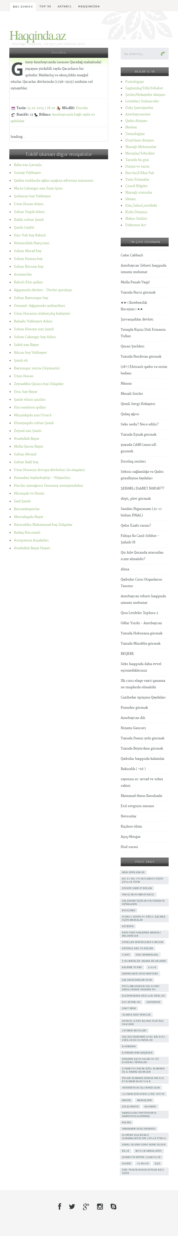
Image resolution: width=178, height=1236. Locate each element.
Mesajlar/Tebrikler (140, 153)
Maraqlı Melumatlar (141, 147)
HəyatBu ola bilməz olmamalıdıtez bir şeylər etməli (144, 1136)
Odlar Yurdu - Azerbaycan (141, 623)
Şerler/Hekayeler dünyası (145, 95)
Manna (126, 384)
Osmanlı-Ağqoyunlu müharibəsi (39, 306)
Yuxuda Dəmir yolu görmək (142, 738)
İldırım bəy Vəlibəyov (30, 353)
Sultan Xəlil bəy (26, 462)
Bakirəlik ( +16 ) (133, 769)
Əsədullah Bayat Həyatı (32, 548)
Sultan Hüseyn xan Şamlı (34, 329)
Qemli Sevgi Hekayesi (138, 404)
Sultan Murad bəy (27, 251)
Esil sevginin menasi (137, 806)
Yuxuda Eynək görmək (138, 435)
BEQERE (127, 654)
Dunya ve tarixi (137, 166)
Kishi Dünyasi (136, 212)
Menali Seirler (132, 394)
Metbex (131, 127)
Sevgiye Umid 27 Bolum (137, 888)
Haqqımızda (89, 6)
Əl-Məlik (143, 1163)
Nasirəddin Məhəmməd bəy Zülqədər (43, 525)
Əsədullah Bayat (26, 439)
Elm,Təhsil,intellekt (141, 206)
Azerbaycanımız (137, 114)
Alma (125, 569)
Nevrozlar (129, 816)
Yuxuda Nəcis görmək (138, 292)
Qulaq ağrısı (130, 414)
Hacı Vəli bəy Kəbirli (30, 235)
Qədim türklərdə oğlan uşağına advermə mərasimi (53, 181)
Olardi (126, 1163)
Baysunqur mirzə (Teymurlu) (37, 368)
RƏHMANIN (128, 1046)
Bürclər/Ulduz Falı (139, 173)
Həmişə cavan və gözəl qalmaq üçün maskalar (143, 918)
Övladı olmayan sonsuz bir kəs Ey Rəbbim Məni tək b (143, 1080)
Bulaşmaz (128, 910)
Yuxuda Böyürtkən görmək (142, 749)
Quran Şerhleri (132, 346)
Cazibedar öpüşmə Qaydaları (143, 697)
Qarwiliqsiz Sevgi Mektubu (140, 973)
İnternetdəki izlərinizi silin (141, 1087)
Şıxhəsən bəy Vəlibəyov (32, 196)
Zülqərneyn (130, 1106)
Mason (126, 1100)
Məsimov (150, 1106)
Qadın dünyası (136, 121)
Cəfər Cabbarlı (132, 255)
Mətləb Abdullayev (148, 1150)
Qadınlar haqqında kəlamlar (143, 759)
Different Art (135, 225)
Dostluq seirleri (133, 462)
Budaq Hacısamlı (27, 533)
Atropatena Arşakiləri (31, 540)
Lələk (152, 967)
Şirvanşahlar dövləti (137, 319)
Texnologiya (135, 134)
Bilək (125, 1150)
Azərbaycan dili (133, 718)
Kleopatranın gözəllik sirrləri (143, 995)
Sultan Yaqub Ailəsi (29, 212)
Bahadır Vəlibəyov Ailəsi (33, 321)
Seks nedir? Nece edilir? (139, 424)
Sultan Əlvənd (25, 454)
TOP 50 (45, 6)
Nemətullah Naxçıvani (31, 243)
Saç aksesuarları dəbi (137, 979)
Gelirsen (128, 926)
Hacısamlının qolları (30, 407)
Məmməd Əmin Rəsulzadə (141, 796)
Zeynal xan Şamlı (27, 431)
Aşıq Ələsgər (131, 837)
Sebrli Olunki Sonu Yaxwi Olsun (143, 1144)
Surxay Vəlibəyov (27, 173)
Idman (130, 199)
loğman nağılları (134, 1030)
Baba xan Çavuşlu (28, 165)
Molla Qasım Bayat (28, 447)
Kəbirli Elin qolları (28, 282)
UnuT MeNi (129, 1008)
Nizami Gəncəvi (133, 728)
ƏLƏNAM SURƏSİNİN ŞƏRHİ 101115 (143, 1093)
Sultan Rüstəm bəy (28, 267)
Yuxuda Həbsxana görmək (141, 633)
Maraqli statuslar (138, 193)
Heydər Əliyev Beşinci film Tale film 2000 (143, 1022)
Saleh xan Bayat (26, 345)
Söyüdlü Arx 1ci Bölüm (137, 948)
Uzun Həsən (23, 376)
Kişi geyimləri (131, 1002)
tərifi (126, 954)
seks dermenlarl (147, 954)
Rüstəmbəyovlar (27, 509)
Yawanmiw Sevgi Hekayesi (138, 1128)
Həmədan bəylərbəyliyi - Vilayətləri (42, 478)
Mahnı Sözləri (136, 219)
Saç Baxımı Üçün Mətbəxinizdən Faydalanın (143, 902)
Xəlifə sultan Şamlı (29, 220)
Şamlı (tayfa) (24, 228)
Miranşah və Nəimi (29, 493)
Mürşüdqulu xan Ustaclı (33, 415)
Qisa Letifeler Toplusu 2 (139, 613)
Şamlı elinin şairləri (30, 400)
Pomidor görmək (134, 708)
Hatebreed (153, 1002)
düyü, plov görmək (136, 499)
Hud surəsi (129, 847)
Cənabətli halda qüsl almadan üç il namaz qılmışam (143, 1070)
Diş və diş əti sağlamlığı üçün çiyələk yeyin (142, 880)
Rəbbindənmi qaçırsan (137, 1052)
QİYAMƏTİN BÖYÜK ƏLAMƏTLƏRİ (141, 1157)
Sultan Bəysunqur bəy (31, 298)
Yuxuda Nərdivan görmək (141, 357)
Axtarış (65, 6)
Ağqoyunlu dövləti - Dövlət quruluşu (43, 290)
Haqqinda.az (37, 34)
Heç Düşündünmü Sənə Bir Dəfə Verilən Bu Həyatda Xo (143, 1038)
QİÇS (157, 1163)
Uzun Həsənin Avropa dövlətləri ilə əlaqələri (49, 470)
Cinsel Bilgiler (136, 186)
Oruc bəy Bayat (25, 392)
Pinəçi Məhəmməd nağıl (138, 894)
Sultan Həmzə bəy (28, 259)
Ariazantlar (23, 274)
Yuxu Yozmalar (137, 180)
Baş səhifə (23, 6)
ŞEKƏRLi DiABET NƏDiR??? (142, 488)
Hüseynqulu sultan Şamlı (34, 423)
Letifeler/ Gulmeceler (142, 101)
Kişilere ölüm (131, 827)
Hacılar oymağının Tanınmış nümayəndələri (48, 486)
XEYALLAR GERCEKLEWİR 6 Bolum (142, 942)
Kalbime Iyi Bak (132, 967)
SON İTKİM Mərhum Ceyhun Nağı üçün (143, 1171)
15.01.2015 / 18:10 (41, 108)
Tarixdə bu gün (137, 160)
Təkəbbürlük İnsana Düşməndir (144, 960)
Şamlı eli (21, 360)
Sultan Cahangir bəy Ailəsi (35, 337)
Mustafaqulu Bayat (28, 517)
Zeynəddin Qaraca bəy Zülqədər (39, 384)
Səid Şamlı (22, 501)
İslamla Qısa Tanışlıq (136, 1014)
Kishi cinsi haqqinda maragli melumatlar (141, 934)
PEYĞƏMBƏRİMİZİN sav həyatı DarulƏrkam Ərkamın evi (140, 988)
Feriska (82, 108)
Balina (126, 1122)
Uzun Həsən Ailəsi (28, 204)
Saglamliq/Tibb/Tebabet (144, 88)
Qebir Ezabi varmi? (136, 526)
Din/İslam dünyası (139, 140)
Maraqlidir (144, 1100)
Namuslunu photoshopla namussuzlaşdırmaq (139, 1114)
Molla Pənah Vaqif (135, 282)
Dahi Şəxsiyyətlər (139, 108)
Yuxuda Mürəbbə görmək (140, 644)
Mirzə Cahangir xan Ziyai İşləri (38, 188)
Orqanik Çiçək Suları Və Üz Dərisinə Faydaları (140, 1060)
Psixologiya (134, 82)
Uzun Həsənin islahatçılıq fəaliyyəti (42, 314)
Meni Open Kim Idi (133, 872)
